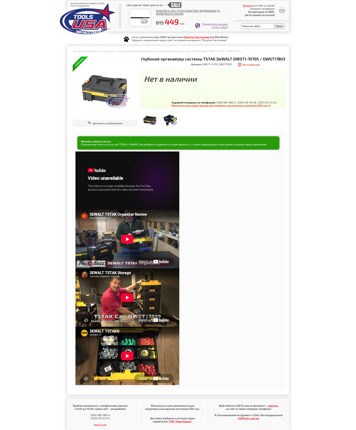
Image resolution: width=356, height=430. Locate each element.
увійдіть (273, 405)
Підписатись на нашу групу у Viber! (215, 25)
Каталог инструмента (85, 51)
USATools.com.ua (248, 418)
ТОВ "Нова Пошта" (180, 421)
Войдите (248, 5)
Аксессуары (108, 51)
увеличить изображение (106, 123)
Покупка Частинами (197, 37)
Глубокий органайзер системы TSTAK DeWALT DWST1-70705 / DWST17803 (198, 51)
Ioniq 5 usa (100, 424)
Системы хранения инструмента (136, 51)
